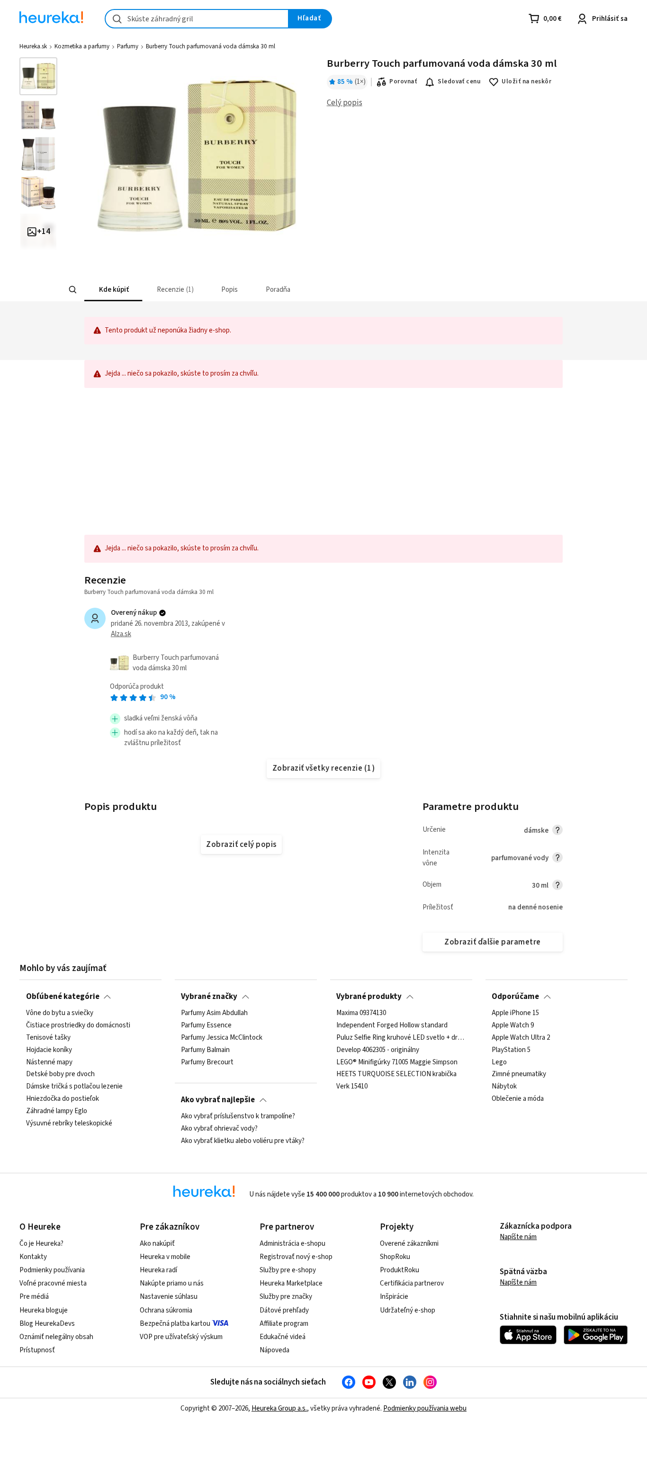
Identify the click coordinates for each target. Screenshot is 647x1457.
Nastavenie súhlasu (169, 1297)
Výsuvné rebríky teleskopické (69, 1123)
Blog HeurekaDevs (47, 1324)
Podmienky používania (52, 1270)
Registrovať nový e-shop (296, 1257)
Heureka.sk (33, 46)
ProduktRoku (399, 1270)
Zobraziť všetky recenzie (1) (323, 768)
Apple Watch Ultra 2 (521, 1038)
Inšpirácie (394, 1297)
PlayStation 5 (511, 1050)
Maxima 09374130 (361, 1013)
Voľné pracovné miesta (53, 1283)
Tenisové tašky (48, 1038)
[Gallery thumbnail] (38, 76)
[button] (113, 289)
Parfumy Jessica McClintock (221, 1038)
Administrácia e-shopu (292, 1244)
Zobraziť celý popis (241, 844)
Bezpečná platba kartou (175, 1324)
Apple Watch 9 (513, 1025)
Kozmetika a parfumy (81, 46)
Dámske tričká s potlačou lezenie (74, 1086)
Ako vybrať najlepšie (218, 1100)
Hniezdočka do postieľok (62, 1099)
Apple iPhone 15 (515, 1013)
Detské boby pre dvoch (60, 1074)
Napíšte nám (518, 1237)
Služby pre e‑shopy (288, 1270)
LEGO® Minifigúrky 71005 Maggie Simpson (397, 1062)
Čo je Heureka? (41, 1244)
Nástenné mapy (49, 1062)
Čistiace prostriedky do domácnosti (78, 1025)
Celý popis (344, 102)
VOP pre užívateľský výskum (181, 1337)
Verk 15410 (352, 1086)
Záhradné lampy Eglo (56, 1111)
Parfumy (127, 46)
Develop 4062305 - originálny (377, 1050)
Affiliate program (284, 1324)
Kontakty (33, 1257)
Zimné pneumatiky (519, 1074)
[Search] (72, 290)
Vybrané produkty (369, 996)
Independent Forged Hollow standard (392, 1025)
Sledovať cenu (459, 81)
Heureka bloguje (43, 1310)
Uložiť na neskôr (526, 81)
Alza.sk (121, 634)
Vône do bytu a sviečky (59, 1013)
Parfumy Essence (206, 1025)
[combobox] (197, 18)
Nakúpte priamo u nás (172, 1283)
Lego (499, 1062)
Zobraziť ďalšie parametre (492, 942)
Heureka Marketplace (291, 1283)
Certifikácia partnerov (412, 1283)
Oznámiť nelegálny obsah (56, 1337)
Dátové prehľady (284, 1310)
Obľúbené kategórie (62, 996)
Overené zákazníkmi (409, 1244)
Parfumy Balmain (205, 1050)
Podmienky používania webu (425, 1408)
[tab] (113, 289)
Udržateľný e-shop (407, 1310)
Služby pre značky (286, 1297)
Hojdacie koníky (49, 1050)
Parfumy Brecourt (207, 1062)
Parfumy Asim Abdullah (214, 1013)
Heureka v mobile (165, 1257)
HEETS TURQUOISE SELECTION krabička (396, 1074)
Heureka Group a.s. (279, 1408)
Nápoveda (274, 1350)
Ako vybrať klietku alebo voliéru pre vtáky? (243, 1141)
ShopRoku (395, 1257)
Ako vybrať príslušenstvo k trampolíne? (238, 1116)
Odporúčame (515, 996)
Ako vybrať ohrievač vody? (219, 1128)
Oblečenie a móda (518, 1099)
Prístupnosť (37, 1350)
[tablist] (253, 289)
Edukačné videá (283, 1337)
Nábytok (504, 1086)
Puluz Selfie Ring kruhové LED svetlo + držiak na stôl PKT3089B (401, 1038)
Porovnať (403, 81)
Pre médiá (34, 1297)
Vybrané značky (209, 996)
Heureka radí (158, 1270)
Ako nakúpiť (157, 1244)
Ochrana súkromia (166, 1310)
